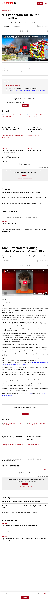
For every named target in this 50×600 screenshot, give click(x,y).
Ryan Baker (31, 90)
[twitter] (25, 31)
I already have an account (25, 178)
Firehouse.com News (7, 26)
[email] (29, 31)
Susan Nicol (14, 90)
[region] (25, 164)
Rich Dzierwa (41, 90)
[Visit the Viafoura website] (45, 167)
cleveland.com (28, 393)
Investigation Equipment (8, 243)
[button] (3, 3)
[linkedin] (22, 31)
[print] (47, 31)
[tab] (5, 161)
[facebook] (20, 31)
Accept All (25, 597)
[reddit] (27, 31)
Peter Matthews (23, 90)
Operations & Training (7, 10)
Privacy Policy (44, 593)
